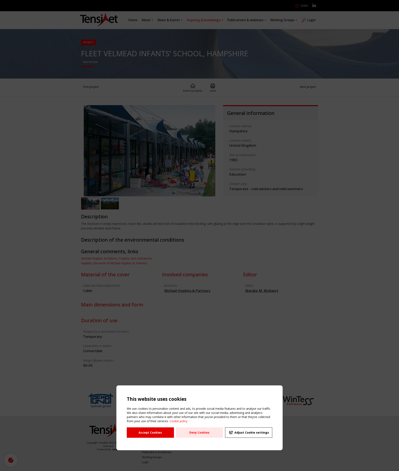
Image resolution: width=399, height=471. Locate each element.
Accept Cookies (150, 432)
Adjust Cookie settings (251, 432)
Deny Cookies (199, 432)
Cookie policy (178, 421)
